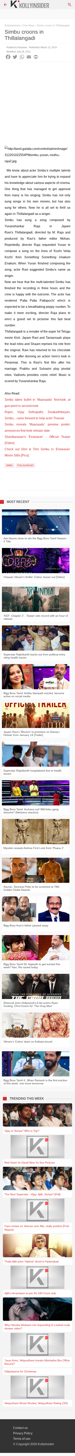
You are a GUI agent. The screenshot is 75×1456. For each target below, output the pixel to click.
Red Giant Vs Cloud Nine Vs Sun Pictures (29, 1162)
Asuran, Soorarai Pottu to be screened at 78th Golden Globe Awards (31, 888)
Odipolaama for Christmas (20, 1371)
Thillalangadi (25, 465)
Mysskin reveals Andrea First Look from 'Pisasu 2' (33, 848)
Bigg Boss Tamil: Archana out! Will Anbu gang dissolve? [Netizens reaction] (30, 811)
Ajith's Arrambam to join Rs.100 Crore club (30, 1293)
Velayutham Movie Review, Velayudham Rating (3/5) (36, 1403)
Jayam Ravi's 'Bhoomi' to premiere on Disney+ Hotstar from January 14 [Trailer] (31, 733)
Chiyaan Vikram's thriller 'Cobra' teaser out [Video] (34, 577)
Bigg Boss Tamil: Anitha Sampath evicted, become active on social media (33, 695)
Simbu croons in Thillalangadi (53, 25)
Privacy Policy (22, 1433)
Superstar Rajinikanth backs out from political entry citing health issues (34, 656)
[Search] (69, 4)
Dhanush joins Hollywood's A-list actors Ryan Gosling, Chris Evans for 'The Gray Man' (30, 1004)
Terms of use (21, 1438)
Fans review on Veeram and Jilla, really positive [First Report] (36, 1227)
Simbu (9, 465)
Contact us (20, 1427)
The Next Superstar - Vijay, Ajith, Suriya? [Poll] (32, 1194)
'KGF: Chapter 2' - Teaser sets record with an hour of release (35, 617)
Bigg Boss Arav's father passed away (25, 925)
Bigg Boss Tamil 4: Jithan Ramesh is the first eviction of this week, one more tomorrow (35, 1082)
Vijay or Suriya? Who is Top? (21, 1130)
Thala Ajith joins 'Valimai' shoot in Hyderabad (31, 1261)
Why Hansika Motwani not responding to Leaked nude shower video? (37, 1326)
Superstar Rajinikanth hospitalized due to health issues (32, 772)
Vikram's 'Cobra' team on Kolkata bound (27, 1041)
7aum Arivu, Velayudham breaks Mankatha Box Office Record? (37, 1362)
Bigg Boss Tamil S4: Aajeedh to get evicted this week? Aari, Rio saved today (31, 966)
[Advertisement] (37, 102)
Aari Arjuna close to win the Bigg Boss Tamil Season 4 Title (34, 540)
